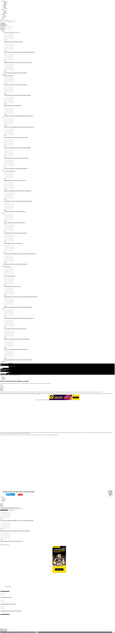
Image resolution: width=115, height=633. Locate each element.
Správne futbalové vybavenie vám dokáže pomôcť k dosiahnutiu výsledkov (18, 201)
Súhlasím (37, 632)
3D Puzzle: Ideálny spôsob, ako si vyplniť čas (12, 286)
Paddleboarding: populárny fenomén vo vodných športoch (15, 180)
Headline (5, 50)
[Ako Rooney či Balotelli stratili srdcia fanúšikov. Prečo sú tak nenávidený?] (9, 188)
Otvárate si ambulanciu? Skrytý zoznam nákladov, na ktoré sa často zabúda (18, 359)
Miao (3, 500)
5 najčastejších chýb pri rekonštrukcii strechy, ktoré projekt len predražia (17, 95)
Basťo (1, 385)
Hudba (5, 6)
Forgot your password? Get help (5, 369)
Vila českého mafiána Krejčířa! (6, 597)
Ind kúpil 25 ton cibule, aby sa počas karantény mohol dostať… (16, 264)
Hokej (5, 12)
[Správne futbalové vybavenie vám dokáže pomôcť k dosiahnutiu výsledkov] (9, 198)
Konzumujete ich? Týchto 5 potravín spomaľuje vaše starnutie (15, 233)
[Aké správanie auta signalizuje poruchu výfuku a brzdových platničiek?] (9, 145)
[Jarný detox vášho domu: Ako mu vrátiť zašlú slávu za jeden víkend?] (9, 82)
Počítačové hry (8, 32)
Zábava (3, 14)
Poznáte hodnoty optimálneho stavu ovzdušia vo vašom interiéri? (13, 508)
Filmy (5, 7)
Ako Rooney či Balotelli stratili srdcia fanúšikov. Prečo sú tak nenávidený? (17, 190)
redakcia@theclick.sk (8, 586)
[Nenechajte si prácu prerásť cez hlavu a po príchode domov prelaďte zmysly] (9, 336)
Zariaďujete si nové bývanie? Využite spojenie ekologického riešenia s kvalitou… (19, 115)
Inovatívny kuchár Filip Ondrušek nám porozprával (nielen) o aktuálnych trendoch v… (20, 253)
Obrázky (5, 16)
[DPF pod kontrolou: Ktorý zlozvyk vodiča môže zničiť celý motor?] (9, 155)
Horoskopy (3, 361)
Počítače (5, 3)
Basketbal (5, 13)
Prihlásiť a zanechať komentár (4, 544)
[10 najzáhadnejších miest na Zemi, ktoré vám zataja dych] (2, 609)
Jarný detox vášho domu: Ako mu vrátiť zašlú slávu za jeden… (15, 84)
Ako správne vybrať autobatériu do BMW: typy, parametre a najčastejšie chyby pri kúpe (16, 520)
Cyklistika (5, 10)
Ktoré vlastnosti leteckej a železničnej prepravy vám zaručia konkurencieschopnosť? (19, 52)
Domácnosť (4, 74)
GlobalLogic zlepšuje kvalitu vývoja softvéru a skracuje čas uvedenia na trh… (18, 62)
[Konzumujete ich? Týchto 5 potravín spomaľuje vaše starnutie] (9, 230)
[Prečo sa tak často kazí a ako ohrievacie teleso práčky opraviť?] (9, 70)
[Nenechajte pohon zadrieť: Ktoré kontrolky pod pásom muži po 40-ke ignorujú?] (9, 315)
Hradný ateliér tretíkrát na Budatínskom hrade (12, 105)
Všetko (5, 32)
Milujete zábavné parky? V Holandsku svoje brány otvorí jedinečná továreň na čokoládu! (20, 296)
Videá (5, 15)
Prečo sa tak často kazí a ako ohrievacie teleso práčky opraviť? (15, 72)
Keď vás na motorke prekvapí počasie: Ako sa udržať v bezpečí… (16, 137)
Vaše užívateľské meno (12, 21)
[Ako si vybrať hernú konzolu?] (9, 273)
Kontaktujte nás (4, 626)
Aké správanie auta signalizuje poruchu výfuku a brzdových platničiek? (17, 147)
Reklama (3, 625)
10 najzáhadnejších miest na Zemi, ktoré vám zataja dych (11, 610)
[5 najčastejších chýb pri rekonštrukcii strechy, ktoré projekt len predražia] (9, 92)
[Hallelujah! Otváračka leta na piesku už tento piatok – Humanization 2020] (9, 304)
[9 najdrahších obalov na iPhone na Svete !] (2, 602)
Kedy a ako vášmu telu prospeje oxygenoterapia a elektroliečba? (16, 349)
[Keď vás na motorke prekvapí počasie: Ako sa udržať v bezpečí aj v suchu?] (9, 134)
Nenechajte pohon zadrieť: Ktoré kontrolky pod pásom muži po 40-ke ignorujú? (19, 318)
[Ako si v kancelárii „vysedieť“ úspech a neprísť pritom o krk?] (9, 326)
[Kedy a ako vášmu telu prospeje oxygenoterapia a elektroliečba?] (9, 346)
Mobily (5, 2)
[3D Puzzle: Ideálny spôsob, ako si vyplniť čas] (9, 283)
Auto (3, 9)
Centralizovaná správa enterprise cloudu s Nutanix (13, 41)
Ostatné (5, 5)
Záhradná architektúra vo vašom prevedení (13, 507)
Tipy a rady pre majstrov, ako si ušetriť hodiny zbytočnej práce (15, 168)
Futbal (5, 11)
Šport (3, 170)
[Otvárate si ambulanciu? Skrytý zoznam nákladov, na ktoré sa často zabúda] (9, 357)
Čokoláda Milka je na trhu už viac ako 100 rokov (13, 243)
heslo (9, 22)
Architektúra (6, 8)
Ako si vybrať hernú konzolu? (9, 276)
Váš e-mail (10, 27)
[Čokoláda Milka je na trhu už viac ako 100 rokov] (9, 240)
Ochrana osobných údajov (4, 24)
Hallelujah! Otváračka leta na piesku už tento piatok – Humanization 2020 (18, 307)
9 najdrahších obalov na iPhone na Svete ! (8, 604)
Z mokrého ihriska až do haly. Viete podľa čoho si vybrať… (15, 211)
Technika (3, 31)
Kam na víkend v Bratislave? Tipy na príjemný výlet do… (14, 222)
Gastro (3, 213)
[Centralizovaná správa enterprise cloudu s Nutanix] (9, 39)
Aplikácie (5, 4)
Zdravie (3, 17)
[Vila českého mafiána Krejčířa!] (2, 595)
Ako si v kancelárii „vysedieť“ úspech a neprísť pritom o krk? (15, 328)
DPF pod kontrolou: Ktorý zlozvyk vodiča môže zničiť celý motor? (16, 158)
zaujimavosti (4, 499)
